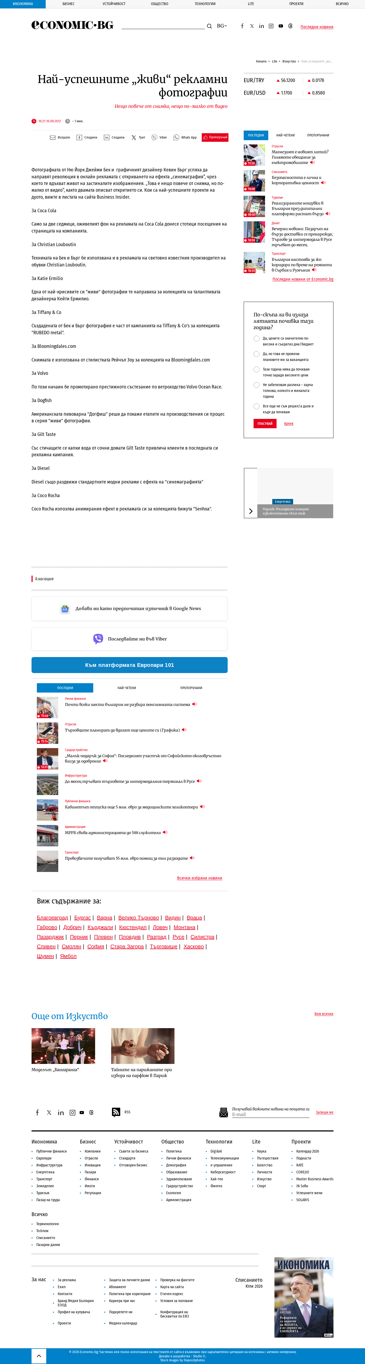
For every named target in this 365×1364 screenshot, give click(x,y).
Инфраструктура (49, 1165)
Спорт (261, 1186)
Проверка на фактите (177, 1280)
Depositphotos (194, 1360)
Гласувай (265, 424)
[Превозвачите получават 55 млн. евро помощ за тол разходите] (47, 861)
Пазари (90, 1172)
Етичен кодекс (171, 1294)
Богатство (264, 1165)
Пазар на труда (48, 1200)
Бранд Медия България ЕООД (76, 1303)
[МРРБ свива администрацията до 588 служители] (47, 835)
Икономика (23, 4)
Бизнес (69, 4)
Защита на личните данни (129, 1280)
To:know (42, 1231)
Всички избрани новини (199, 878)
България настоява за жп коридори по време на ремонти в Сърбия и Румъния (302, 265)
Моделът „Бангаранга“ (55, 1069)
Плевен (103, 937)
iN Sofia (302, 1186)
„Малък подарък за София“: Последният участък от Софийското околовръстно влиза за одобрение (143, 758)
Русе (178, 937)
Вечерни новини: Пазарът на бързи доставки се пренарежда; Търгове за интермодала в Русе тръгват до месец (302, 236)
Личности (264, 1172)
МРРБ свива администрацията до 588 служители (113, 832)
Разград (156, 937)
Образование (176, 1172)
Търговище (163, 946)
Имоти (90, 1186)
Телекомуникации (225, 1158)
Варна (104, 918)
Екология (173, 1193)
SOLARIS (302, 1200)
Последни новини (317, 27)
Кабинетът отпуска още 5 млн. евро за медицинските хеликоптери (132, 807)
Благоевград (52, 918)
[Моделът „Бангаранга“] (63, 1046)
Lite (251, 4)
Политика (174, 1151)
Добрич (72, 927)
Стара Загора (127, 946)
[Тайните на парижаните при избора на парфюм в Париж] (143, 1046)
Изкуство (289, 61)
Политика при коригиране (130, 1294)
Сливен (46, 946)
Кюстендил (133, 927)
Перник (79, 937)
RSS (127, 1112)
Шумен (45, 956)
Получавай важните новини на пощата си (270, 1109)
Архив (288, 424)
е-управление (221, 1165)
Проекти (296, 4)
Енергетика (282, 502)
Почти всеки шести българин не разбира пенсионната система (128, 704)
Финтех (216, 1186)
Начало (261, 61)
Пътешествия (267, 1158)
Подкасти (303, 1158)
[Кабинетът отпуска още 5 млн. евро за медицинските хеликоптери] (47, 810)
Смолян (71, 946)
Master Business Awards (314, 1179)
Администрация (178, 1200)
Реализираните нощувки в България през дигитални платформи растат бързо (298, 208)
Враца (194, 918)
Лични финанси (178, 1158)
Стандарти (127, 1158)
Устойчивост (114, 4)
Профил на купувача (74, 1312)
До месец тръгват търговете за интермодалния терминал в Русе (130, 781)
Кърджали (100, 927)
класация (44, 578)
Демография (176, 1165)
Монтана (184, 927)
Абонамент (117, 1287)
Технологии (205, 4)
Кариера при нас (122, 1301)
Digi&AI (216, 1151)
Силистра (202, 937)
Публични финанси (51, 1151)
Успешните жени (309, 1193)
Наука (261, 1151)
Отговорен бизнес (133, 1165)
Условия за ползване (176, 1301)
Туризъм (42, 1193)
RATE (300, 1165)
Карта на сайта (172, 1287)
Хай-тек (217, 1179)
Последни (65, 688)
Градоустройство (179, 1186)
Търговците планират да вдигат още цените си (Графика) (123, 730)
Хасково (194, 946)
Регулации (93, 1193)
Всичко (342, 4)
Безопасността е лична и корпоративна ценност (296, 180)
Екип (61, 1287)
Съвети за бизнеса (133, 1151)
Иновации (93, 1165)
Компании (93, 1151)
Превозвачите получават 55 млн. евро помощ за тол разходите (127, 858)
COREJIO (302, 1172)
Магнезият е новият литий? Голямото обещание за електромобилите (300, 157)
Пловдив (130, 937)
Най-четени (127, 688)
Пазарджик (50, 937)
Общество (159, 4)
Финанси (92, 1179)
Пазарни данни (48, 1245)
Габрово (47, 927)
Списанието (45, 1238)
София (95, 946)
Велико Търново (138, 918)
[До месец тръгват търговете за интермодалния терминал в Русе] (47, 784)
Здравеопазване (179, 1179)
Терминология (47, 1224)
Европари (44, 1158)
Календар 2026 (307, 1151)
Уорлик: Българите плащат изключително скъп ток (286, 511)
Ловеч (160, 927)
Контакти (65, 1294)
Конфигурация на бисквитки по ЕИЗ (174, 1314)
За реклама (67, 1280)
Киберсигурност (223, 1172)
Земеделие (45, 1186)
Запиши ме (324, 1112)
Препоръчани (191, 688)
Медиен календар (123, 1323)
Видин (173, 918)
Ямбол (68, 956)
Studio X (199, 1356)
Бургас (82, 918)
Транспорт (44, 1179)
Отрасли (91, 1158)
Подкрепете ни (121, 1312)
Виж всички (323, 1014)
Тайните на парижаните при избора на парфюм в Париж (141, 1072)
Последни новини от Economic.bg (303, 279)
